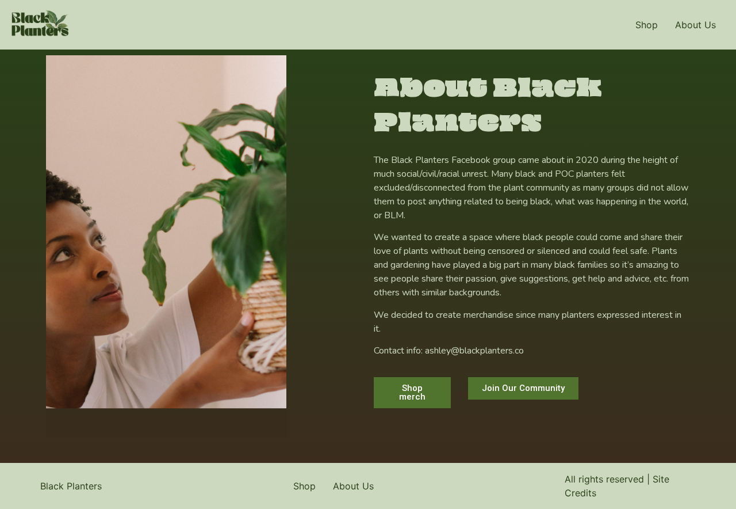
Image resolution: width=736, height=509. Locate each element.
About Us (695, 25)
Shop (646, 25)
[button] (412, 392)
